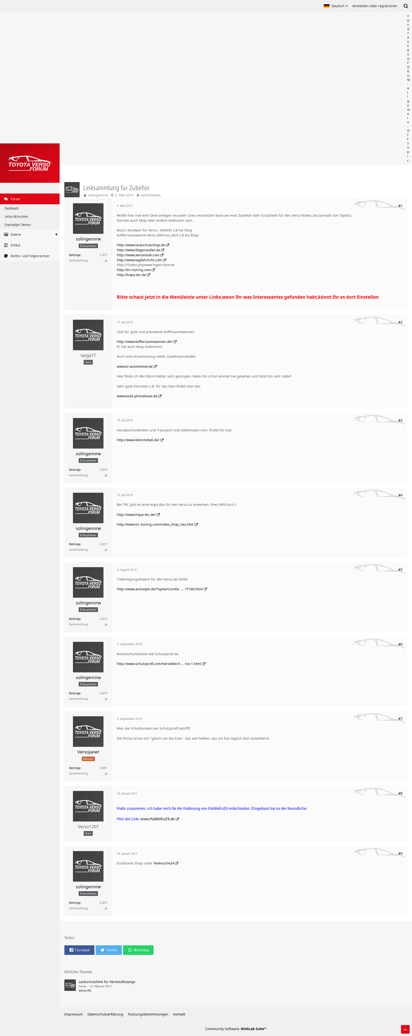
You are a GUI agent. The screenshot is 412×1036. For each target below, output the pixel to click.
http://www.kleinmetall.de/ (138, 440)
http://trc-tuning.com (134, 269)
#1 (400, 205)
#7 (400, 718)
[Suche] (406, 6)
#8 (400, 793)
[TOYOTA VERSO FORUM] (30, 163)
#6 (400, 644)
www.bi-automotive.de (135, 366)
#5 (400, 569)
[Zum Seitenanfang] (405, 1029)
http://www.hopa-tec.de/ (136, 514)
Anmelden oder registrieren (374, 6)
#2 (400, 322)
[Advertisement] (236, 88)
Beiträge (75, 255)
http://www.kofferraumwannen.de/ (144, 341)
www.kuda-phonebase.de (137, 396)
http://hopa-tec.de (131, 274)
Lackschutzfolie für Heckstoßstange (107, 981)
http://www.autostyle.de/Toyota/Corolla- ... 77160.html (160, 589)
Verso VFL (85, 991)
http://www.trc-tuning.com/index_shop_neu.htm (155, 524)
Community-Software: (236, 1028)
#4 (400, 495)
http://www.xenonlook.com (138, 255)
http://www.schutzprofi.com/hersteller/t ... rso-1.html (159, 663)
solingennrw (98, 195)
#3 (400, 420)
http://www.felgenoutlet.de (138, 250)
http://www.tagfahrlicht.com (139, 260)
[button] (335, 6)
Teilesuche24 (163, 863)
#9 (400, 853)
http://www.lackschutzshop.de (141, 245)
